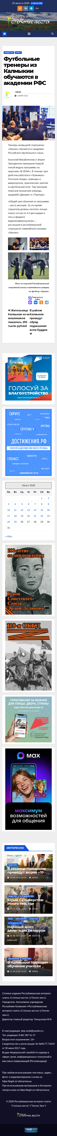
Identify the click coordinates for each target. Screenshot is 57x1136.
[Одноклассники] (41, 303)
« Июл (8, 536)
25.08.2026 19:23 (18, 878)
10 (8, 510)
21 (35, 516)
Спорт (18, 52)
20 (28, 516)
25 (15, 522)
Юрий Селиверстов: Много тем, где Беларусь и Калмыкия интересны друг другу (27, 905)
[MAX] (30, 303)
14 (35, 510)
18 (15, 516)
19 (22, 516)
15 (41, 510)
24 (8, 522)
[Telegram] (47, 303)
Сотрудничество (26, 896)
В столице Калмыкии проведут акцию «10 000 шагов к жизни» (26, 872)
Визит (10, 919)
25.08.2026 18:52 (18, 909)
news (18, 92)
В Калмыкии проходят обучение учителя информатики (27, 966)
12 (22, 510)
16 (48, 510)
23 (48, 516)
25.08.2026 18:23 (18, 936)
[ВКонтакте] (35, 303)
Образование (21, 919)
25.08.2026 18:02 (18, 971)
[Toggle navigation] (29, 34)
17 (8, 516)
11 (15, 510)
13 (28, 510)
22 (41, 516)
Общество (9, 52)
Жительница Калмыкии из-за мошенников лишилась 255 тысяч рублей (18, 318)
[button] (52, 34)
